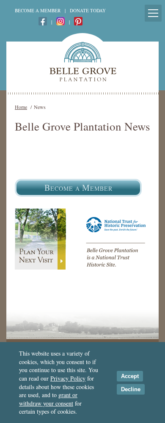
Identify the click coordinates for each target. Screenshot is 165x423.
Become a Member (37, 10)
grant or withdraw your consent (48, 399)
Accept (130, 376)
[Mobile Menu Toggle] (153, 13)
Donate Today (88, 10)
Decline (130, 389)
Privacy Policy (67, 378)
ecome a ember (78, 187)
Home (21, 106)
